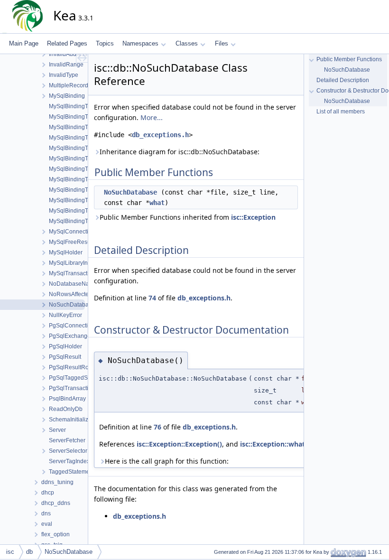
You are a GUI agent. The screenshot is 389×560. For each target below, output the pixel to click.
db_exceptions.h (160, 135)
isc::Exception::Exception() (179, 443)
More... (151, 117)
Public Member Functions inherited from (188, 217)
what (157, 202)
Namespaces (140, 43)
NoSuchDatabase (130, 192)
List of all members (340, 111)
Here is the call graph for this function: (167, 461)
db (29, 551)
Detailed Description (342, 80)
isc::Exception (253, 217)
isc (10, 551)
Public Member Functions (349, 59)
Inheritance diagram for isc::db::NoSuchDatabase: (179, 151)
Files (221, 43)
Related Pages (67, 43)
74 (152, 297)
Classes (187, 43)
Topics (105, 43)
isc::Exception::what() (275, 443)
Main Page (23, 43)
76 (157, 426)
